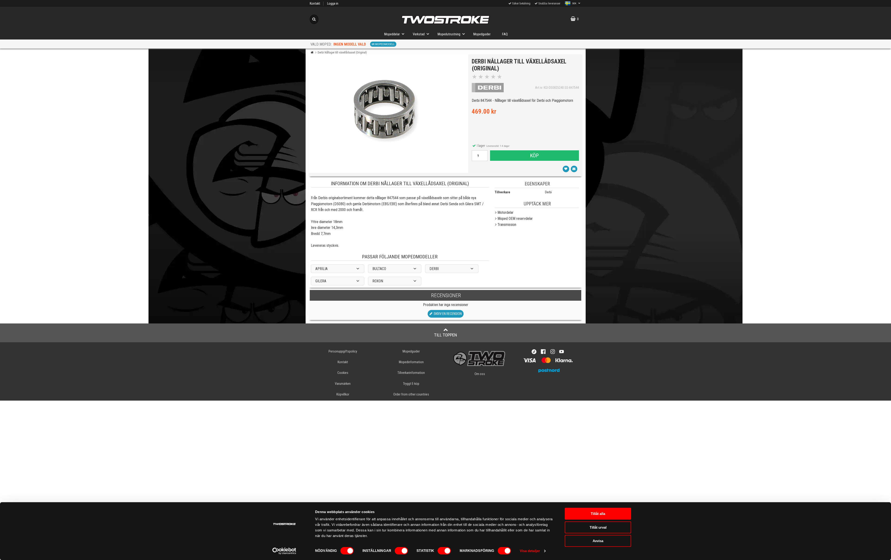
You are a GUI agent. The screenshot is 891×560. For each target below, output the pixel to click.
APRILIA (321, 269)
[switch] (401, 550)
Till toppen (445, 335)
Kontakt (315, 4)
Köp (534, 155)
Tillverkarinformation (411, 373)
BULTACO (379, 269)
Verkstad (419, 34)
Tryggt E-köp (411, 384)
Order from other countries (411, 394)
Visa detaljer (530, 551)
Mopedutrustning (449, 34)
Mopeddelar (392, 34)
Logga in (332, 4)
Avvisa (598, 541)
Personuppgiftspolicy (343, 351)
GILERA (320, 281)
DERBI (434, 269)
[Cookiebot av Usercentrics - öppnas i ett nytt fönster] (284, 550)
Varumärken (343, 384)
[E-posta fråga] (574, 169)
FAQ (505, 34)
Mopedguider (482, 34)
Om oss (480, 374)
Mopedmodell (384, 44)
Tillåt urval (598, 527)
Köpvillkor (342, 394)
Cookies (342, 373)
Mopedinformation (411, 362)
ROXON (377, 281)
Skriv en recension (447, 314)
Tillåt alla (598, 514)
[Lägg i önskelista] (566, 169)
